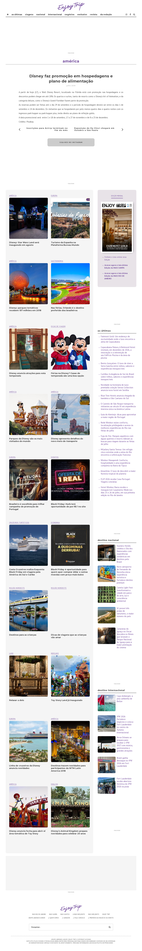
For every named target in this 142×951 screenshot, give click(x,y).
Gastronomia (57, 261)
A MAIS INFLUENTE (79, 914)
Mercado (55, 653)
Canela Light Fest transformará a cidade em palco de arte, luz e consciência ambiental (125, 594)
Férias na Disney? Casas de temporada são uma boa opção (67, 374)
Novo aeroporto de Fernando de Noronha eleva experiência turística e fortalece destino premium (125, 574)
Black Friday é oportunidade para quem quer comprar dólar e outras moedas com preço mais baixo (69, 572)
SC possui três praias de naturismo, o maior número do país (125, 612)
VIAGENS (29, 14)
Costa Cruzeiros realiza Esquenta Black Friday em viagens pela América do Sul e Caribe (26, 572)
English (54, 784)
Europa (54, 196)
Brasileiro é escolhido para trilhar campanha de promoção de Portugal (27, 507)
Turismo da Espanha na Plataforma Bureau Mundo (65, 243)
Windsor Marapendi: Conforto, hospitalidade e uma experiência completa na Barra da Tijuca (115, 463)
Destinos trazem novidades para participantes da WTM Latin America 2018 (68, 768)
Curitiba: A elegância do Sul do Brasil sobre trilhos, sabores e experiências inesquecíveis (117, 377)
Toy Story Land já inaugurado (66, 700)
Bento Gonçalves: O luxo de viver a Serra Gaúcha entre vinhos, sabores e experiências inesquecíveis (117, 366)
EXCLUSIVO (82, 14)
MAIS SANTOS (65, 914)
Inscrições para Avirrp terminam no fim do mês (47, 129)
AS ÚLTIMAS (17, 14)
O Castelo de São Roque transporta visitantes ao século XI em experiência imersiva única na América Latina (118, 406)
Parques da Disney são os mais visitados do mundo (25, 439)
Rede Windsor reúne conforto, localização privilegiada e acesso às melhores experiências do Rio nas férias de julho (117, 426)
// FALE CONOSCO (79, 918)
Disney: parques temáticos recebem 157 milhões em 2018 (25, 309)
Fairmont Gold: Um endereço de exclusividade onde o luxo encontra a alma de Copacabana (118, 339)
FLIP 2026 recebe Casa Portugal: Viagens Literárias (115, 480)
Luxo (11, 653)
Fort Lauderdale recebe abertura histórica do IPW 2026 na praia (124, 782)
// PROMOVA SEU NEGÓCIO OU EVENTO (101, 918)
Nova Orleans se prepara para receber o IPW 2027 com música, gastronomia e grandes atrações (125, 744)
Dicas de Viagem (58, 326)
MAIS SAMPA (53, 914)
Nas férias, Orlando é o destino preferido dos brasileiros (67, 309)
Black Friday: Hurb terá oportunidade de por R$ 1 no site (68, 505)
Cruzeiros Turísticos (19, 523)
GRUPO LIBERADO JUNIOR (37, 918)
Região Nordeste (59, 588)
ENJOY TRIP (106, 914)
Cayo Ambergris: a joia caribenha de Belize (125, 699)
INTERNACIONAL (55, 14)
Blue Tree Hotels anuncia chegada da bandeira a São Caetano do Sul (118, 397)
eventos (55, 457)
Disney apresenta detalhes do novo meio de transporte (67, 439)
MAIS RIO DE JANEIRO (39, 914)
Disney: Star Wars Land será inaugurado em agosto (24, 243)
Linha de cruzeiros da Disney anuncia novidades (24, 766)
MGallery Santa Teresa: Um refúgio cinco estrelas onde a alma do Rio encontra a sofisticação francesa (117, 452)
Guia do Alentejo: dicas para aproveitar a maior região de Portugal (118, 415)
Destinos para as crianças (22, 635)
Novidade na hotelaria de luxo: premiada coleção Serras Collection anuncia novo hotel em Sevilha (117, 388)
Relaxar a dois (16, 700)
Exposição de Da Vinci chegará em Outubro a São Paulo (94, 129)
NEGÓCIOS (69, 14)
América (13, 196)
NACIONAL (40, 14)
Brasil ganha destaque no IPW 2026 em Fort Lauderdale (124, 762)
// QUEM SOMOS (53, 918)
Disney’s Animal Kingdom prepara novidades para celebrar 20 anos (69, 832)
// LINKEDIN (66, 918)
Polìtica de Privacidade (105, 943)
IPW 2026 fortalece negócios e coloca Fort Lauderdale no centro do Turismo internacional (125, 724)
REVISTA (93, 14)
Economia (55, 523)
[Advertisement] (71, 35)
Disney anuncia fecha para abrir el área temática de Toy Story (27, 832)
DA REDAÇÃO (106, 14)
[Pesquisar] (134, 14)
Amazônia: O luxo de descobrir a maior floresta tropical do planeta (118, 472)
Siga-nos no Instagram (71, 142)
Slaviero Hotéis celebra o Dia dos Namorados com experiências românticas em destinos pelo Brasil (125, 554)
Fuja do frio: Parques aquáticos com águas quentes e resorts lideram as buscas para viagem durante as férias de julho (117, 440)
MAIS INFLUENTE (93, 914)
